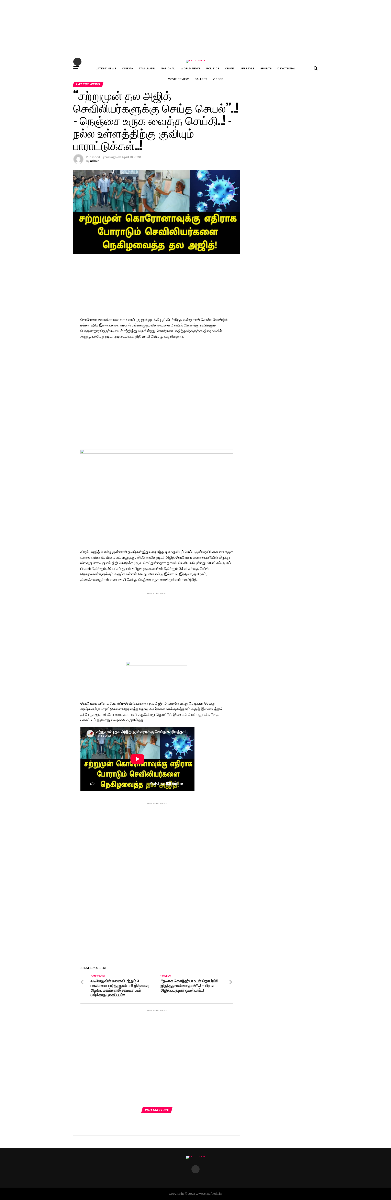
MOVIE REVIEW (178, 79)
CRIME (229, 68)
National (168, 68)
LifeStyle (247, 68)
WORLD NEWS (191, 68)
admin (95, 161)
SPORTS (266, 68)
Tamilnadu (147, 68)
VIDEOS (218, 79)
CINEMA (127, 68)
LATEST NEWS (106, 68)
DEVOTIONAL (286, 68)
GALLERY (200, 79)
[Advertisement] (122, 28)
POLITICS (212, 68)
